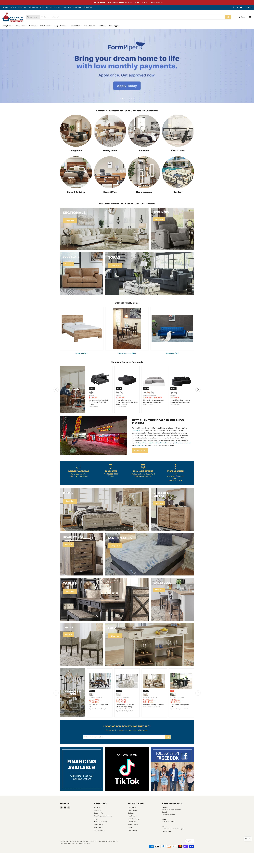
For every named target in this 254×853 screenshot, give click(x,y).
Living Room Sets (153, 443)
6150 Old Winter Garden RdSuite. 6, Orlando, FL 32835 (175, 477)
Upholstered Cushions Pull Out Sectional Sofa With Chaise (98, 402)
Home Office (75, 26)
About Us (5, 7)
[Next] (198, 389)
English (248, 7)
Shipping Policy (87, 7)
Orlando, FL (136, 430)
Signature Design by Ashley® (97, 709)
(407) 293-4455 (112, 474)
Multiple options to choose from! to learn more (143, 475)
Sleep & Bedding (60, 26)
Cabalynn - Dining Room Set (153, 705)
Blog (46, 7)
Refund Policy (77, 7)
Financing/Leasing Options (35, 7)
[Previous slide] (5, 66)
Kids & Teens (45, 26)
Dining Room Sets (166, 443)
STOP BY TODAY (140, 450)
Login (243, 17)
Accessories (139, 445)
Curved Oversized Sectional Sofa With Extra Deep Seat (180, 401)
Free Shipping (114, 26)
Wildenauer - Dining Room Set (98, 706)
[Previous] (56, 389)
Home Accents (89, 26)
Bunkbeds (186, 443)
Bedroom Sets (141, 443)
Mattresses (178, 443)
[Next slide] (249, 66)
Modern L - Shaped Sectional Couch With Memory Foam (153, 401)
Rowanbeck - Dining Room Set (180, 706)
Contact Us (13, 7)
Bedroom (32, 26)
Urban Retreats (93, 406)
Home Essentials (121, 406)
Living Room (7, 26)
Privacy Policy (67, 7)
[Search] (228, 17)
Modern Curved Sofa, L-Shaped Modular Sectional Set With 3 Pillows (127, 402)
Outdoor (102, 26)
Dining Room (20, 26)
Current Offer (22, 7)
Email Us (111, 476)
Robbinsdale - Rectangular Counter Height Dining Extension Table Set (125, 707)
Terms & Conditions (55, 7)
